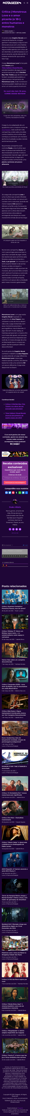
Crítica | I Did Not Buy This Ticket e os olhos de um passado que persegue (15, 406)
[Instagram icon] (20, 529)
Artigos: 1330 (15, 533)
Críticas (18, 32)
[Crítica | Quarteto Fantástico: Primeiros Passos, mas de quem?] (15, 597)
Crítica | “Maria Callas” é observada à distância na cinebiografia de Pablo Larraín (14, 844)
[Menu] (27, 3)
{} (21, 555)
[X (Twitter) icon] (16, 529)
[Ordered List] (11, 556)
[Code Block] (17, 556)
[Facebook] (6, 492)
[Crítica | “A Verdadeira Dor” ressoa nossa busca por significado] (15, 783)
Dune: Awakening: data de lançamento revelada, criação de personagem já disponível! (14, 740)
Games (24, 32)
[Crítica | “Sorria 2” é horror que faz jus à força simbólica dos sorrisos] (15, 1046)
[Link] (19, 556)
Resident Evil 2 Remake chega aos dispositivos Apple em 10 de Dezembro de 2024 (14, 926)
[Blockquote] (15, 556)
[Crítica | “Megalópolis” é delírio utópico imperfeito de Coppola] (15, 1021)
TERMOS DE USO (10, 1100)
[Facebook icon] (10, 529)
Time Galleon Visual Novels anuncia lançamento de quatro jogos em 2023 (15, 415)
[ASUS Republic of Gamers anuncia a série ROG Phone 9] (15, 859)
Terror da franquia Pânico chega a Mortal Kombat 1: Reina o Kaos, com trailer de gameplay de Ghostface (14, 897)
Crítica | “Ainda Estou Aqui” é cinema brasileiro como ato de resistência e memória (13, 1006)
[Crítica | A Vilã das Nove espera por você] (15, 969)
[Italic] (5, 556)
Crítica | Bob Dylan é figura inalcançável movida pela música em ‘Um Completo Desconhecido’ (14, 713)
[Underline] (7, 556)
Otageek (20, 1108)
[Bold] (3, 556)
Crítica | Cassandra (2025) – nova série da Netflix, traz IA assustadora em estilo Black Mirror (14, 686)
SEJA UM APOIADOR (21, 1098)
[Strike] (9, 556)
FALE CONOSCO (7, 1098)
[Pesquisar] (24, 3)
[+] (23, 555)
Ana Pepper (6, 130)
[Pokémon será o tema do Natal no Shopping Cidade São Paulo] (15, 943)
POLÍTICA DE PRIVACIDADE (17, 1101)
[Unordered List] (13, 556)
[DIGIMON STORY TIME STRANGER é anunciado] (15, 757)
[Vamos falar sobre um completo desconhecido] (15, 650)
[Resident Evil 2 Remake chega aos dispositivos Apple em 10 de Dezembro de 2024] (15, 914)
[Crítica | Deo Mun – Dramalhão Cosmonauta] (15, 808)
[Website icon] (13, 529)
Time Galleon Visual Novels (12, 68)
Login (26, 545)
